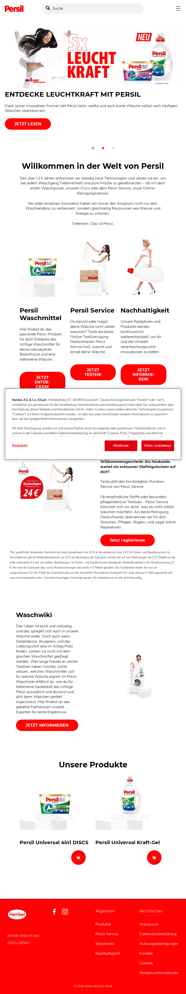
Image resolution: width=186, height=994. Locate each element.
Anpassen (20, 445)
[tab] (103, 148)
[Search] (49, 8)
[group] (93, 90)
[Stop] (93, 148)
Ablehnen (121, 446)
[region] (93, 424)
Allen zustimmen (157, 446)
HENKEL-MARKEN (18, 942)
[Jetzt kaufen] (78, 857)
